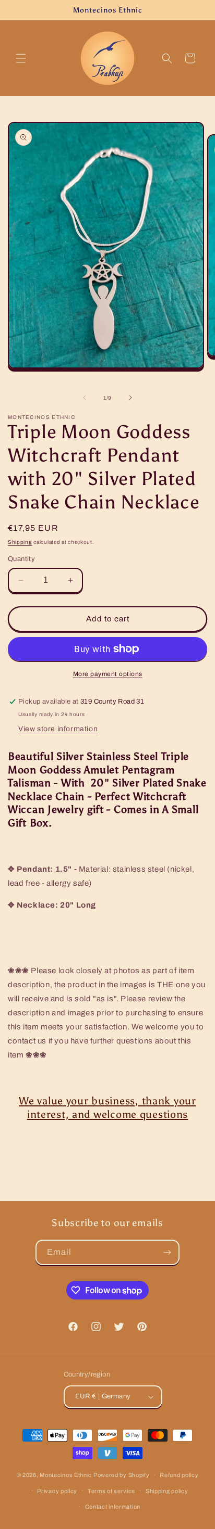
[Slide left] (84, 397)
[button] (20, 58)
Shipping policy (167, 1491)
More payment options (107, 674)
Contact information (112, 1506)
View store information (58, 729)
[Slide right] (130, 397)
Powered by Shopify (121, 1475)
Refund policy (179, 1475)
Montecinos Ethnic (66, 1475)
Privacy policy (57, 1491)
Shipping (20, 542)
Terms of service (111, 1491)
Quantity (21, 559)
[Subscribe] (167, 1252)
